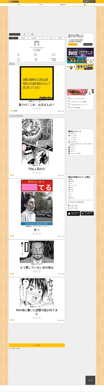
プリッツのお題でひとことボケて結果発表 (77, 101)
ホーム (18, 4)
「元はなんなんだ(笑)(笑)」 (75, 153)
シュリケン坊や (73, 185)
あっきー (72, 187)
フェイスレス (14, 34)
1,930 (15, 111)
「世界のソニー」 (73, 133)
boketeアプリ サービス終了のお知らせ (76, 98)
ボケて (10, 348)
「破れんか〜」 (73, 147)
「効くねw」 (72, 149)
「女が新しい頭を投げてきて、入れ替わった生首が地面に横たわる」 (81, 144)
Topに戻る (90, 380)
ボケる (41, 4)
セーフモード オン (73, 44)
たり (71, 183)
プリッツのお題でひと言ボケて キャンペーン (78, 104)
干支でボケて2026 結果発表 (74, 107)
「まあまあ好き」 (73, 141)
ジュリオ (72, 191)
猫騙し (71, 179)
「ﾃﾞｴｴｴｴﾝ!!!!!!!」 (73, 137)
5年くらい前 (61, 175)
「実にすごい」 (73, 151)
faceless (18, 348)
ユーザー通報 (37, 50)
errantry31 (72, 197)
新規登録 (86, 1)
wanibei (71, 189)
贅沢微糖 (72, 181)
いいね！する (73, 205)
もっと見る (37, 345)
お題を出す (63, 4)
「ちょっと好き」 (73, 135)
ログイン (92, 1)
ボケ (24, 34)
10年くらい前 (61, 111)
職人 (85, 4)
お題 (32, 34)
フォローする (73, 207)
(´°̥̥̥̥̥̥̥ (70, 195)
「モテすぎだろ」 (73, 139)
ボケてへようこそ (88, 44)
